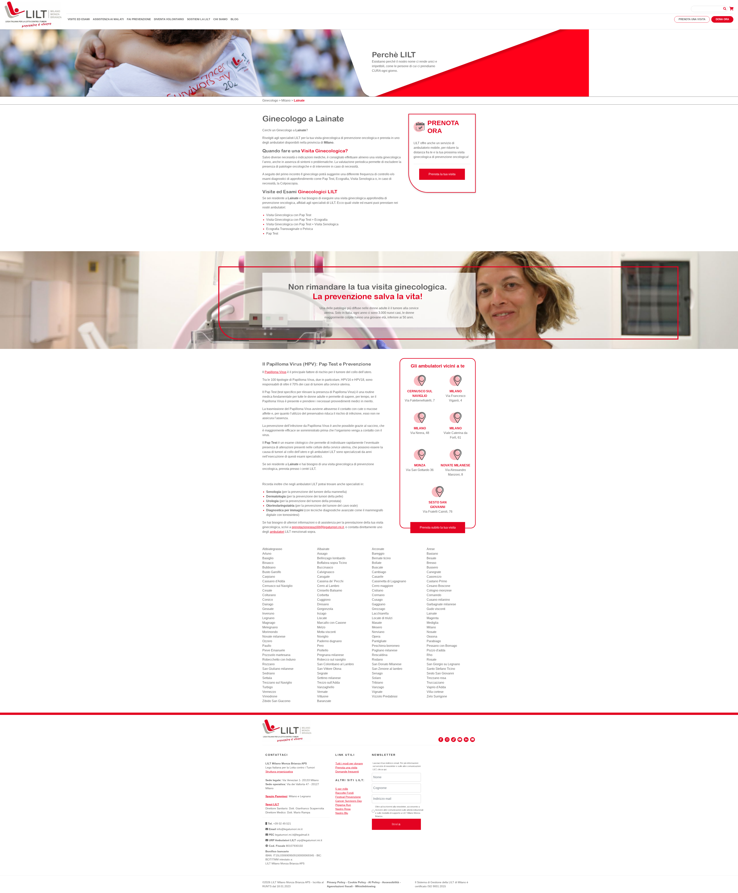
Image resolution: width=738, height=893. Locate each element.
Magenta (433, 618)
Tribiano (377, 682)
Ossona (432, 636)
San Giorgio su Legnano (443, 664)
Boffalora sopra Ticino (332, 562)
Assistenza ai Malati (108, 19)
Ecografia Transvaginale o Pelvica (289, 228)
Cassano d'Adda (273, 581)
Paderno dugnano (329, 641)
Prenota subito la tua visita (438, 527)
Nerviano (378, 632)
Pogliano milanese (384, 650)
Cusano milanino (438, 599)
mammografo (374, 510)
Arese (431, 549)
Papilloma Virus (275, 372)
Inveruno (268, 613)
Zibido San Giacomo (276, 701)
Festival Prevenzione (348, 796)
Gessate (268, 608)
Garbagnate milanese (441, 604)
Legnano (268, 618)
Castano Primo (437, 581)
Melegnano (270, 627)
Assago (322, 553)
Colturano (269, 595)
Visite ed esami (79, 19)
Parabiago (434, 641)
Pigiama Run (343, 804)
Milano (286, 100)
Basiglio (267, 558)
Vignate (377, 691)
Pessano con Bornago (442, 645)
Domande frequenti (347, 771)
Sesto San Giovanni (440, 673)
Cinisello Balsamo (329, 590)
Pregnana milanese (330, 655)
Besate (431, 558)
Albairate (323, 549)
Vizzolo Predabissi (384, 696)
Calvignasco (325, 572)
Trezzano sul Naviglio (277, 682)
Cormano (378, 595)
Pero (320, 645)
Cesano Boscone (438, 585)
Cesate (267, 590)
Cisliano (377, 590)
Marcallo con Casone (331, 622)
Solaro (376, 678)
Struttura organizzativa (279, 771)
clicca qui (382, 769)
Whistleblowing (365, 886)
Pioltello (322, 650)
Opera (376, 636)
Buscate (377, 567)
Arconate (378, 549)
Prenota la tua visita (442, 174)
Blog (235, 19)
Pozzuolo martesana (276, 655)
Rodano (377, 659)
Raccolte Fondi (344, 792)
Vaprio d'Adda (436, 687)
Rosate (431, 659)
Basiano (432, 553)
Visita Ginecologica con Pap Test (288, 215)
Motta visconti (326, 632)
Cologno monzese (439, 590)
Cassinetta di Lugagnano (389, 581)
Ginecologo (270, 100)
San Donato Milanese (386, 664)
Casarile (377, 576)
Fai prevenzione (139, 19)
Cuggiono (324, 599)
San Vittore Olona (329, 668)
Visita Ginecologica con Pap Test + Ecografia (296, 219)
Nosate (431, 632)
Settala (267, 678)
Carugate (323, 576)
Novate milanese (273, 636)
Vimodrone (269, 696)
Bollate (376, 562)
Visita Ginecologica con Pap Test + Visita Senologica (302, 224)
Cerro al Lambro (328, 585)
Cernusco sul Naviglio (277, 585)
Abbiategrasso (272, 549)
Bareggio (378, 553)
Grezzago (378, 608)
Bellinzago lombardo (331, 558)
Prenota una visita (692, 19)
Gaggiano (378, 604)
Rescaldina (379, 655)
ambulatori (277, 531)
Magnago (268, 622)
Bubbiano (269, 567)
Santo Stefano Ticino (441, 668)
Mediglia (432, 622)
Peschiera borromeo (386, 645)
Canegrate (434, 572)
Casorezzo (434, 576)
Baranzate (324, 701)
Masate (377, 622)
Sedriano (268, 673)
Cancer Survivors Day (348, 800)
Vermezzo (269, 691)
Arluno (266, 553)
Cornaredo (434, 595)
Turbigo (267, 687)
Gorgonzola (325, 608)
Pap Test (272, 233)
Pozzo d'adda (436, 650)
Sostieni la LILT (198, 19)
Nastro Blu (341, 813)
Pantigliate (379, 641)
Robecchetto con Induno (279, 659)
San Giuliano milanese (277, 668)
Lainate (432, 613)
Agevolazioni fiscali (340, 886)
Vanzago (378, 687)
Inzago (321, 613)
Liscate (322, 618)
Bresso (431, 562)
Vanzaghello (325, 687)
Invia (396, 824)
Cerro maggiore (382, 585)
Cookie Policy (357, 882)
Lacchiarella (380, 613)
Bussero (432, 567)
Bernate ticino (381, 558)
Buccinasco (325, 567)
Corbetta (323, 595)
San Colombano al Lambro (335, 664)
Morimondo (270, 632)
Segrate (322, 673)
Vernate (322, 691)
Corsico (267, 599)
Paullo (266, 645)
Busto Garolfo (271, 572)
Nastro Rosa (343, 808)
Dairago (267, 604)
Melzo (321, 627)
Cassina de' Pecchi (330, 581)
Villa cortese (435, 691)
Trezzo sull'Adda (328, 682)
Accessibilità (390, 882)
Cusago (377, 599)
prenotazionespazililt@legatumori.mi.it (318, 527)
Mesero (377, 627)
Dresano (323, 604)
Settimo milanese (329, 678)
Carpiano (268, 576)
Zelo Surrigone (437, 696)
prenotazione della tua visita (364, 522)
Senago (377, 673)
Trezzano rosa (436, 678)
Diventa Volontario (169, 19)
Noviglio (322, 636)
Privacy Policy (336, 882)
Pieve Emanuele (273, 650)
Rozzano (268, 664)
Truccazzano (435, 682)
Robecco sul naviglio (331, 659)
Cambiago (379, 572)
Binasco (267, 562)
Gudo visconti (436, 608)
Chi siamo (220, 19)
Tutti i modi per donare (349, 763)
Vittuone (322, 696)
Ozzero (267, 641)
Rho (429, 655)
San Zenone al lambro (387, 668)
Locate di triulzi (382, 618)
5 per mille (341, 788)
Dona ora (722, 19)
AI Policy (374, 882)
